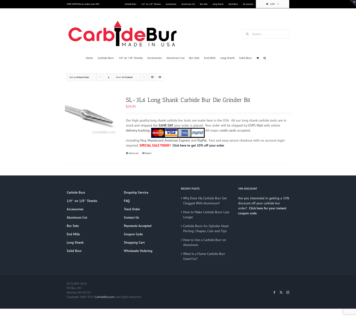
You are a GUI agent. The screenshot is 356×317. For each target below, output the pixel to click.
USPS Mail (255, 125)
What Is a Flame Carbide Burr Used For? (204, 256)
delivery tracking (138, 130)
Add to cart (133, 153)
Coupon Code (133, 234)
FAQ (127, 201)
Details (148, 153)
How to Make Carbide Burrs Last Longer (206, 214)
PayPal (202, 140)
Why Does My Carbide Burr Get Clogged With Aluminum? (205, 200)
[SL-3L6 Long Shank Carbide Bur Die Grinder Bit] (91, 115)
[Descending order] (108, 77)
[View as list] (159, 77)
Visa (143, 140)
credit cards (228, 130)
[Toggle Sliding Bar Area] (352, 3)
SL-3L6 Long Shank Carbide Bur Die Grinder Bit (188, 99)
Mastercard (155, 140)
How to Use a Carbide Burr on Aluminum (204, 242)
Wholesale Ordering (138, 251)
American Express (177, 140)
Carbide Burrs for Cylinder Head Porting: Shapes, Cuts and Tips (205, 228)
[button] (264, 58)
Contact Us (131, 217)
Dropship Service (136, 192)
